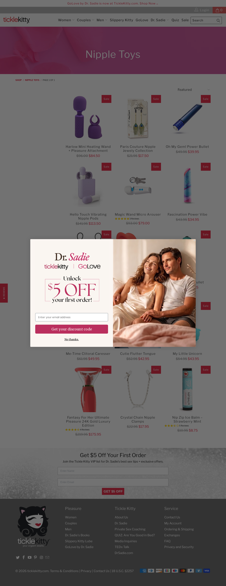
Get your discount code (71, 329)
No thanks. (72, 339)
